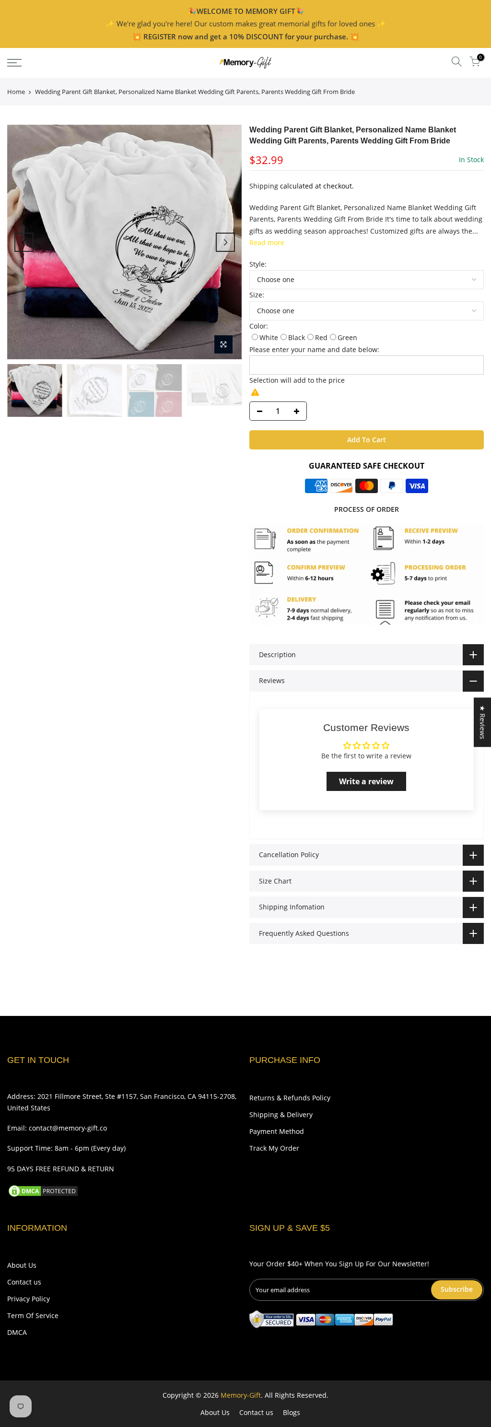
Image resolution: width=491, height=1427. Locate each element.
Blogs (291, 1412)
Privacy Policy (28, 1298)
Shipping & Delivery (281, 1114)
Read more (266, 242)
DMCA (17, 1332)
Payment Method (276, 1131)
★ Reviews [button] (482, 722)
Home (16, 91)
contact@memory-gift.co (68, 1127)
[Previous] (24, 242)
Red (321, 337)
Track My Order (274, 1148)
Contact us (24, 1281)
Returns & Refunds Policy (289, 1097)
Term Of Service (32, 1315)
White (268, 337)
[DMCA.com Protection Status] (43, 1190)
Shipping (263, 185)
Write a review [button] (366, 781)
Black (296, 337)
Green (347, 337)
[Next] (225, 242)
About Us (21, 1265)
